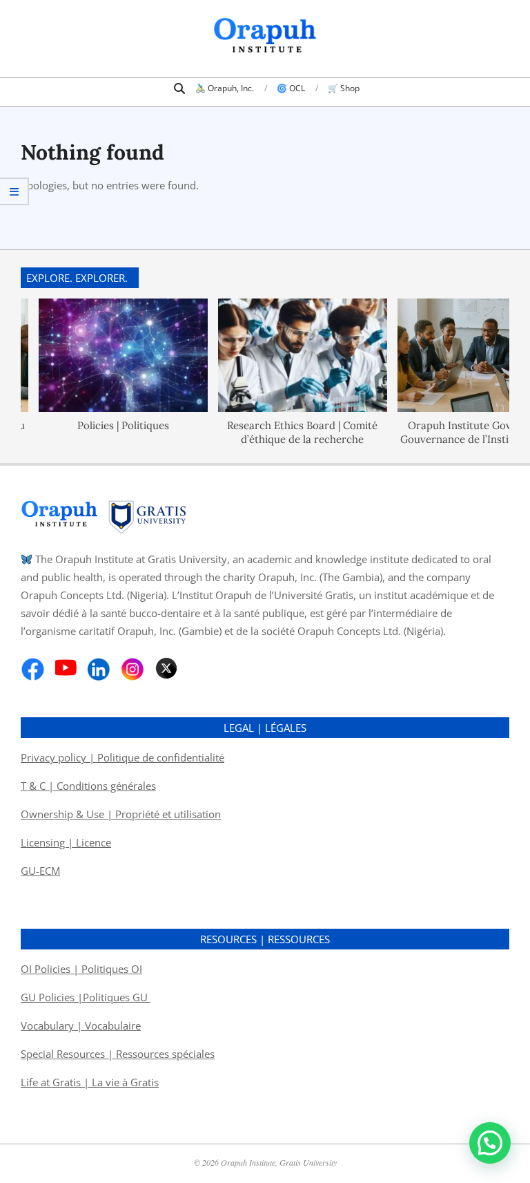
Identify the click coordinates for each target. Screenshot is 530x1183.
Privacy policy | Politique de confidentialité (122, 757)
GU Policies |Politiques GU (85, 997)
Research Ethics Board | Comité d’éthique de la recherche (285, 431)
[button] (490, 1143)
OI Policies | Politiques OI (81, 969)
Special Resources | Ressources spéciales (118, 1054)
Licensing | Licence (66, 842)
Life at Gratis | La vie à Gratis (90, 1082)
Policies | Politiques (106, 424)
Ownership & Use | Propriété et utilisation (121, 814)
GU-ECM (40, 871)
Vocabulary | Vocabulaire (81, 1025)
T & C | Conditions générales (88, 786)
